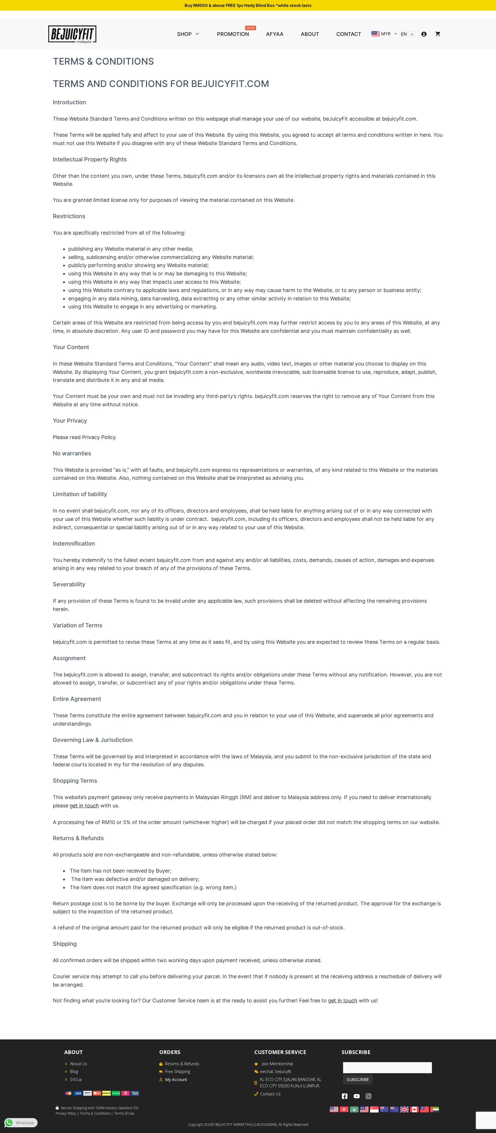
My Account (176, 1079)
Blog (74, 1071)
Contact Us (270, 1094)
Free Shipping (177, 1071)
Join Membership (277, 1063)
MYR (385, 33)
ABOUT (310, 34)
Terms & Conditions (95, 1113)
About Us (78, 1063)
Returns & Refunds (182, 1063)
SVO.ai (76, 1079)
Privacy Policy (98, 437)
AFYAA (275, 34)
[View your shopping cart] (438, 34)
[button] (200, 34)
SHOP (184, 34)
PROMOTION (235, 32)
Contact (348, 34)
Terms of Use (124, 1113)
